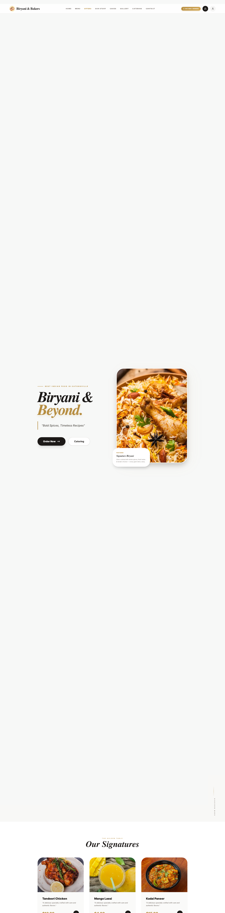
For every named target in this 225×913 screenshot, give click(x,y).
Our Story (100, 9)
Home (68, 9)
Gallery (124, 9)
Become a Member (192, 8)
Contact (150, 9)
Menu (78, 9)
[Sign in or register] (213, 9)
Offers (87, 9)
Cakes (113, 9)
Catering (137, 9)
